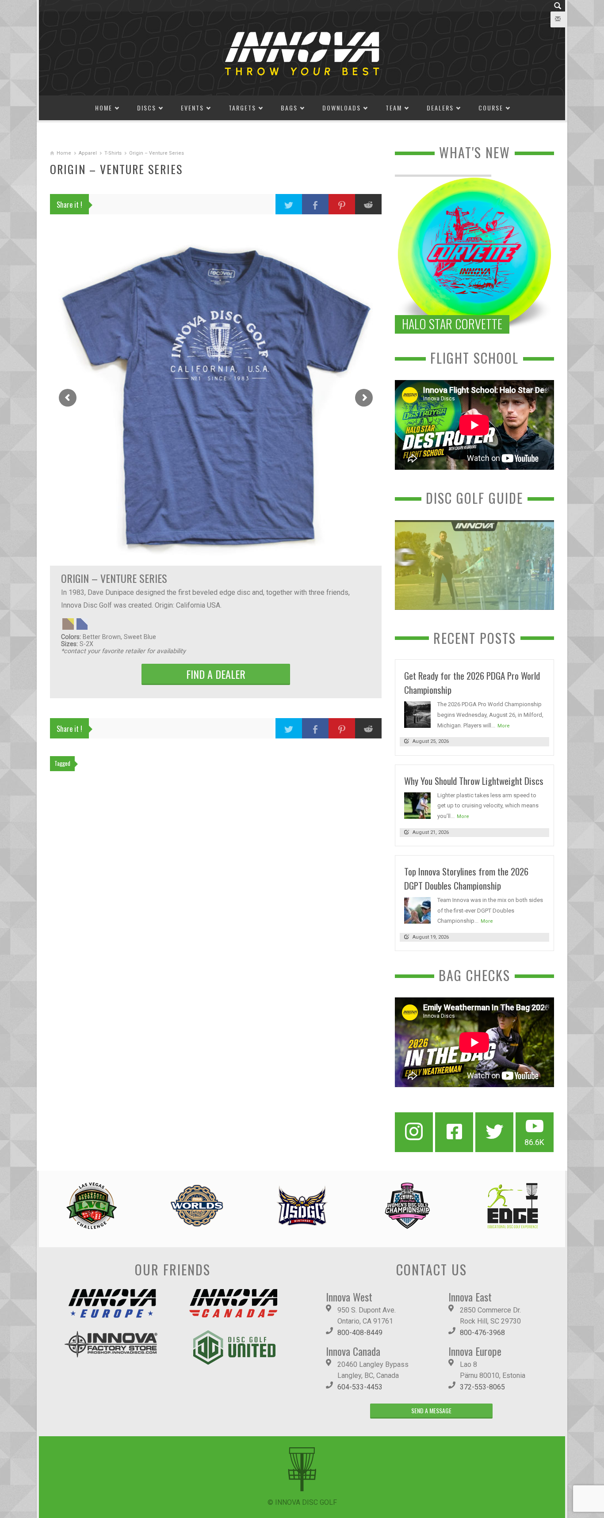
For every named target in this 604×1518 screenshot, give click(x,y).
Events (192, 107)
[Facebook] (454, 1132)
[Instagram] (414, 1132)
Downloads (341, 107)
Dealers (440, 107)
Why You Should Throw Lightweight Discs (473, 781)
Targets (242, 107)
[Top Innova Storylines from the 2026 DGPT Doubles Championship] (417, 909)
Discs (146, 107)
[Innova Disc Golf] (302, 53)
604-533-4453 (359, 1387)
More (503, 726)
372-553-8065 (482, 1387)
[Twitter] (494, 1132)
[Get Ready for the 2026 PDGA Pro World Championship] (417, 714)
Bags (289, 107)
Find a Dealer (215, 674)
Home (103, 107)
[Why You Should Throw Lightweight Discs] (417, 805)
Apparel (88, 153)
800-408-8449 (359, 1332)
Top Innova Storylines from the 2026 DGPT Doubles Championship (466, 878)
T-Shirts (113, 153)
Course (490, 107)
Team (394, 107)
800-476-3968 (482, 1332)
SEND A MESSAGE (431, 1410)
